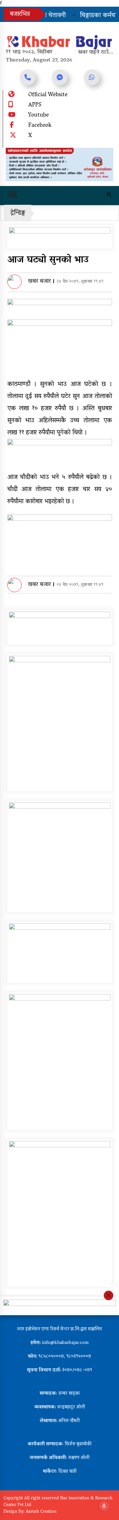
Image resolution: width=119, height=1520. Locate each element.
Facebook (39, 125)
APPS (34, 105)
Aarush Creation (41, 1512)
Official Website (48, 95)
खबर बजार (39, 281)
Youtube (38, 115)
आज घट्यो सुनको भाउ (48, 260)
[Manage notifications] (104, 1506)
